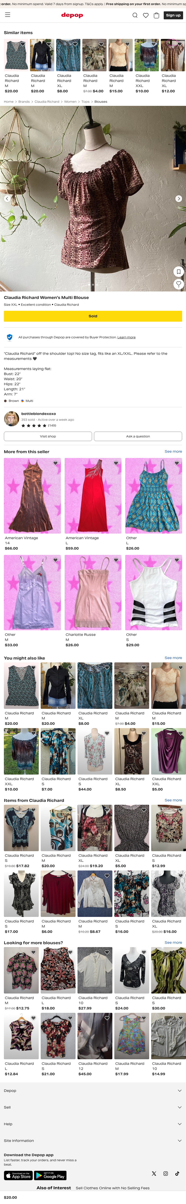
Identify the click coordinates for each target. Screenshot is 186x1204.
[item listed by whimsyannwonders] (21, 751)
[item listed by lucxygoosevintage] (21, 685)
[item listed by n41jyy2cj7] (21, 1036)
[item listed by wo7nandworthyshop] (95, 893)
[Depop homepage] (72, 15)
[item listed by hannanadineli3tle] (58, 893)
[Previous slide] (7, 198)
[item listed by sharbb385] (21, 970)
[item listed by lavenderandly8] (58, 1036)
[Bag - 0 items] (156, 15)
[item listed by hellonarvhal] (168, 828)
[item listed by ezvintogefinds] (58, 970)
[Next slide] (178, 198)
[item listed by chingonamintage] (58, 685)
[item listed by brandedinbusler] (168, 1036)
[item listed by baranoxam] (95, 970)
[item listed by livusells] (58, 751)
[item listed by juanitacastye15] (131, 828)
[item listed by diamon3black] (95, 828)
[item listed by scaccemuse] (168, 970)
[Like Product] (22, 44)
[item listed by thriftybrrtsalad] (168, 893)
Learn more (126, 337)
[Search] (135, 15)
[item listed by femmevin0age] (95, 1036)
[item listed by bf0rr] (131, 751)
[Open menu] (7, 14)
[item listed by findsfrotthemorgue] (58, 828)
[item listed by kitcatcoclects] (131, 970)
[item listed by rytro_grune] (95, 751)
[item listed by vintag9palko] (21, 893)
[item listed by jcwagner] (168, 751)
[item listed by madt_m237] (131, 685)
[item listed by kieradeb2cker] (95, 685)
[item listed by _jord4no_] (131, 893)
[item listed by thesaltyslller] (21, 828)
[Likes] (145, 15)
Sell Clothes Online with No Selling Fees (113, 1188)
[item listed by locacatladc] (131, 1036)
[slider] (93, 198)
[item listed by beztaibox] (168, 685)
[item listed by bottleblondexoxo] (32, 496)
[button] (101, 425)
